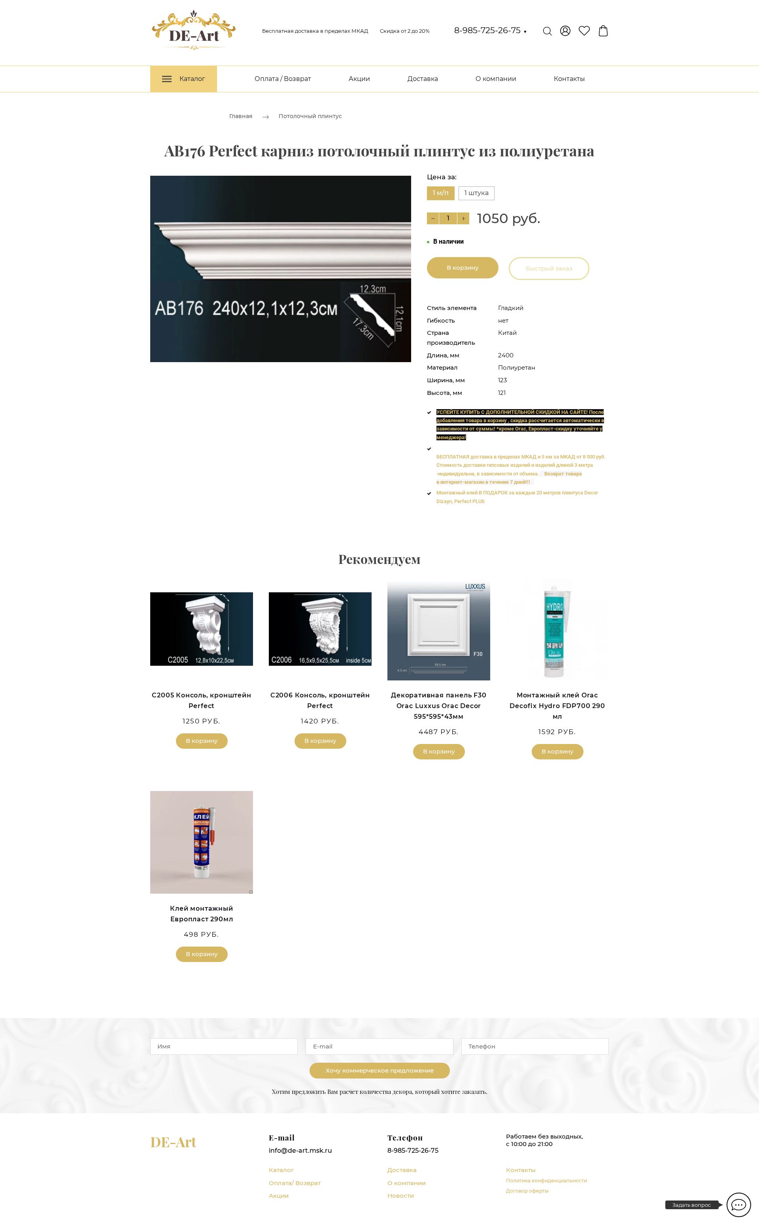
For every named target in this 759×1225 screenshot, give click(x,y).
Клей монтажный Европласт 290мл (201, 914)
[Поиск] (547, 31)
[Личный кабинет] (565, 30)
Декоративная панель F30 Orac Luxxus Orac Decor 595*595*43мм (438, 705)
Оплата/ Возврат (295, 1183)
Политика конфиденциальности (546, 1181)
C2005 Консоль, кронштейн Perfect (201, 700)
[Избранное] (584, 30)
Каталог (281, 1170)
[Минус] (433, 218)
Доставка (423, 79)
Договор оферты (527, 1191)
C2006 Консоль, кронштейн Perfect (320, 700)
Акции (359, 79)
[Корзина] (603, 30)
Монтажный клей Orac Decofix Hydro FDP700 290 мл (557, 705)
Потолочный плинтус (310, 116)
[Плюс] (463, 218)
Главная (241, 116)
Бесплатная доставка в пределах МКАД (315, 31)
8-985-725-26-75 (490, 30)
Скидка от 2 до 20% (405, 31)
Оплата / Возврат (283, 79)
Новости (400, 1195)
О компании (496, 79)
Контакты (569, 79)
